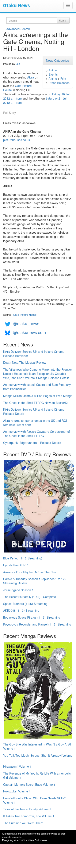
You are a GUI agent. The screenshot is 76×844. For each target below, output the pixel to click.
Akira (30, 77)
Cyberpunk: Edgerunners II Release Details (32, 443)
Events (53, 74)
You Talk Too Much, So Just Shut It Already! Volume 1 (37, 757)
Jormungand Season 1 (18, 590)
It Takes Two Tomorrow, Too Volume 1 (28, 816)
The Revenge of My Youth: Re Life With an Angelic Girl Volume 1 (37, 775)
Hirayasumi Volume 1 (17, 766)
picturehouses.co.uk (16, 140)
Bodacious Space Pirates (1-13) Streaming (31, 617)
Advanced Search (18, 29)
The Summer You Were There (23, 823)
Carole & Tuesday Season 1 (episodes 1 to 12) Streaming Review (34, 581)
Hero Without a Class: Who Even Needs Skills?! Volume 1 (34, 800)
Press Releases (59, 83)
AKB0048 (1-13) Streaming (21, 610)
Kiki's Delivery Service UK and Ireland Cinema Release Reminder (33, 353)
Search (63, 20)
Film (63, 78)
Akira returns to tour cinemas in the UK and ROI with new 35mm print (35, 422)
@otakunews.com (29, 332)
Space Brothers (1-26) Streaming (25, 604)
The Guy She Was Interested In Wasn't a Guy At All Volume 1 (37, 746)
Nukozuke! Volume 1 (17, 791)
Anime (53, 70)
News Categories (57, 60)
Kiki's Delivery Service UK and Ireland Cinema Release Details (33, 411)
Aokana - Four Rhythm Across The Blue (29, 572)
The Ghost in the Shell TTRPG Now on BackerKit (35, 403)
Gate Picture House (25, 315)
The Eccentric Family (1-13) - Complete (29, 597)
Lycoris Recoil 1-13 (15, 565)
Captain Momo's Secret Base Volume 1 (29, 784)
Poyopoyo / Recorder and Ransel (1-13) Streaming (37, 624)
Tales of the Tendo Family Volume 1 (27, 809)
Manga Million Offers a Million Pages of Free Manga (37, 396)
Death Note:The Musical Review (24, 362)
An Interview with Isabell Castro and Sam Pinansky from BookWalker (37, 386)
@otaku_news (26, 323)
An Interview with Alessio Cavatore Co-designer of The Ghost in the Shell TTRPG (36, 433)
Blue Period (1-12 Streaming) (22, 558)
